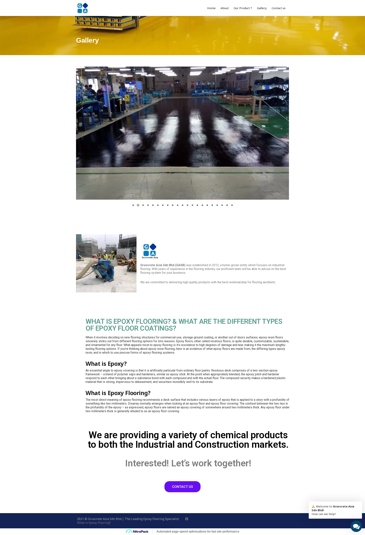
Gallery (262, 8)
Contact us (279, 8)
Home (211, 8)
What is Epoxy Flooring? (94, 523)
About (225, 8)
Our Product (242, 8)
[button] (182, 486)
